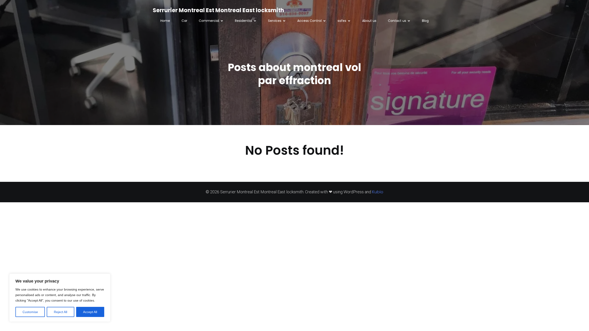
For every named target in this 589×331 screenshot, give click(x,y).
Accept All (90, 312)
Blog (425, 20)
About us (369, 20)
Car (184, 20)
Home (165, 20)
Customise (30, 312)
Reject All (60, 312)
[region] (59, 298)
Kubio (377, 192)
